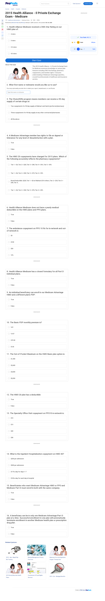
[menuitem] (77, 4)
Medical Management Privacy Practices (35, 558)
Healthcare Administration (14, 20)
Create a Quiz (88, 3)
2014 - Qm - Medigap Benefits (57, 576)
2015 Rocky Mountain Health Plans (13, 576)
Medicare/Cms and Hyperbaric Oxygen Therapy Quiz (58, 558)
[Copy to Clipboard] (3, 35)
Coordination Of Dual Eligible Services (35, 576)
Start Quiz (36, 60)
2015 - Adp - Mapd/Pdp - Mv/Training (12, 558)
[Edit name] (84, 49)
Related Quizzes (11, 542)
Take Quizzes (76, 3)
